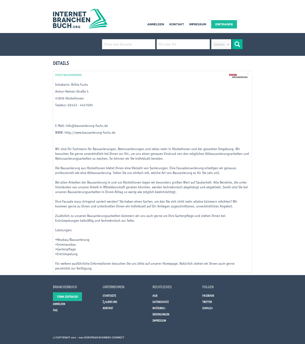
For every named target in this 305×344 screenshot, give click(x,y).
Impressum (197, 24)
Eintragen (224, 24)
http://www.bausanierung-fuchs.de (90, 132)
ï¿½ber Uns (110, 302)
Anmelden (155, 24)
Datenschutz (160, 302)
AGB (154, 295)
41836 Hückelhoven (69, 98)
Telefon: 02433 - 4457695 (74, 105)
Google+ (207, 308)
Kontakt (176, 24)
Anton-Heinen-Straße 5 (72, 91)
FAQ (55, 310)
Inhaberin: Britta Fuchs (72, 84)
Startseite (109, 295)
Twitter (207, 302)
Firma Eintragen (67, 296)
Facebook (208, 295)
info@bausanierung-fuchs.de (87, 126)
